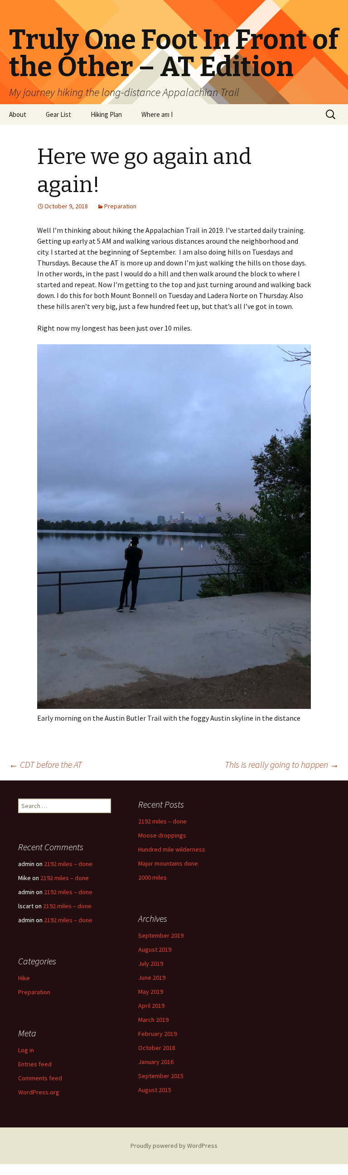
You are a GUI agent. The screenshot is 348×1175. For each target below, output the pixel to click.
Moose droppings (162, 835)
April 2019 (151, 1006)
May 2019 (150, 991)
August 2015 (154, 1090)
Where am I (157, 114)
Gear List (58, 114)
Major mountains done (168, 863)
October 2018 (156, 1048)
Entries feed (35, 1064)
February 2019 (157, 1034)
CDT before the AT (45, 764)
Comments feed (40, 1078)
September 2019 (161, 935)
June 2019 (151, 977)
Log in (26, 1050)
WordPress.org (38, 1092)
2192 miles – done (162, 821)
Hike (24, 978)
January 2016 (156, 1062)
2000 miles (152, 877)
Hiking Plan (106, 114)
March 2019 (153, 1020)
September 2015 (161, 1076)
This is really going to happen (282, 764)
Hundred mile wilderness (171, 849)
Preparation (120, 206)
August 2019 (154, 949)
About (17, 114)
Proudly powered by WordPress (174, 1145)
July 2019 (150, 963)
